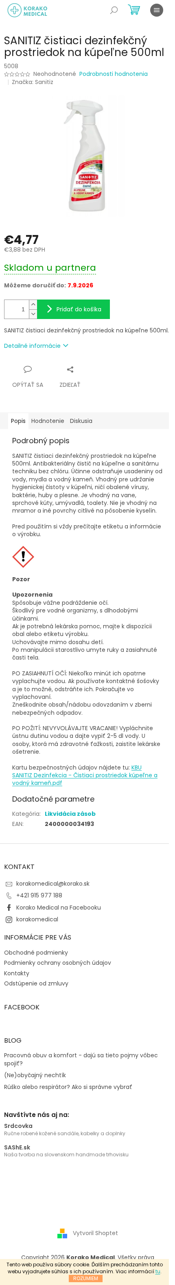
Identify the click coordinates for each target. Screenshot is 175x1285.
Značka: (32, 82)
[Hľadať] (114, 10)
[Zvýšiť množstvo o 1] (33, 304)
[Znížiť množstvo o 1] (33, 314)
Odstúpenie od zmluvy (36, 983)
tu (157, 1271)
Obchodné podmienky (36, 953)
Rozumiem (85, 1278)
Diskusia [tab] (81, 421)
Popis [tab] (18, 421)
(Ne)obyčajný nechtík (35, 1075)
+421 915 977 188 (39, 895)
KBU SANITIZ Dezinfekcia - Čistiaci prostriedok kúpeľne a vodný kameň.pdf (85, 775)
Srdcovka (18, 1126)
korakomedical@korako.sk (53, 884)
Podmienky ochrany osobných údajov (57, 963)
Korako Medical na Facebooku (58, 907)
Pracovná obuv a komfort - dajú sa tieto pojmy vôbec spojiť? (81, 1059)
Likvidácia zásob (70, 814)
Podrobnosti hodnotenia (113, 74)
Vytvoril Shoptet (95, 1233)
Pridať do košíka (79, 309)
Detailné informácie (32, 346)
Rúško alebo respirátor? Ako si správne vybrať (68, 1087)
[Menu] (157, 10)
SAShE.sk (17, 1147)
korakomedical (37, 919)
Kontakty (16, 973)
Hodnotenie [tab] (47, 421)
